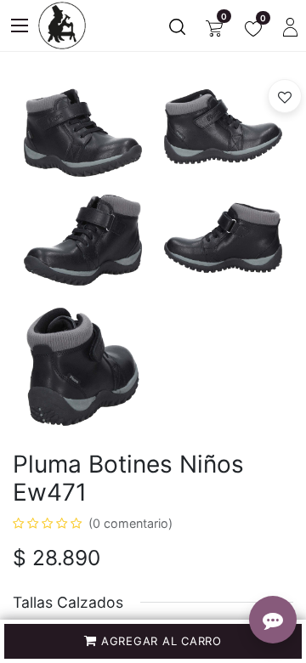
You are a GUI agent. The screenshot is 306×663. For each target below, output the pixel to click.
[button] (153, 641)
